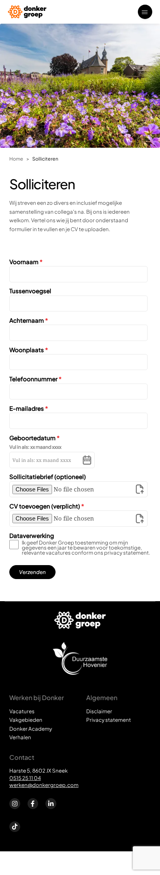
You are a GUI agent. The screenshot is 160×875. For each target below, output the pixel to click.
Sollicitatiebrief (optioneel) (47, 476)
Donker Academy (30, 728)
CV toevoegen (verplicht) (46, 506)
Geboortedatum (34, 438)
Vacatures (22, 711)
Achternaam (28, 320)
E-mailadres (28, 408)
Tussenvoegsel (30, 291)
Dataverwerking (31, 535)
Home (16, 159)
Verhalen (20, 737)
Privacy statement (108, 719)
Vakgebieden (25, 719)
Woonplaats (28, 350)
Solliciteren (45, 159)
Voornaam (26, 262)
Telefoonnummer (35, 379)
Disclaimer (99, 711)
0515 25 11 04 (25, 778)
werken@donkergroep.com (43, 785)
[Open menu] (145, 12)
